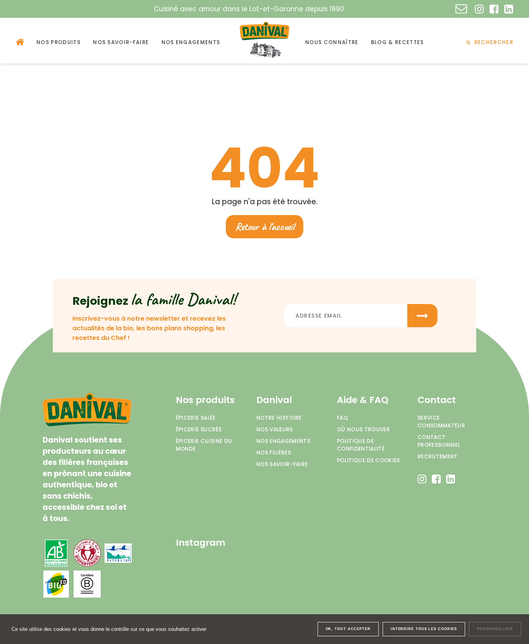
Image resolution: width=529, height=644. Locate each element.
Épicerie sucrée (199, 429)
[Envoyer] (422, 315)
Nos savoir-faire (281, 464)
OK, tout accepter (348, 629)
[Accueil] (20, 42)
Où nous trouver (363, 429)
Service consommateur (441, 421)
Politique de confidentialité (361, 445)
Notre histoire (279, 418)
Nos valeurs (274, 429)
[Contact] (461, 9)
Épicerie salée (196, 418)
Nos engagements (283, 441)
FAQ (342, 418)
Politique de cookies (368, 460)
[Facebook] (493, 9)
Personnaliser (495, 629)
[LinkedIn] (508, 9)
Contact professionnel (438, 441)
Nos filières (273, 452)
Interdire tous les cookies (424, 629)
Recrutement (437, 456)
